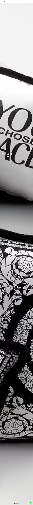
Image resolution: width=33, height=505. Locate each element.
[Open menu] (29, 1)
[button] (14, 503)
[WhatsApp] (31, 503)
